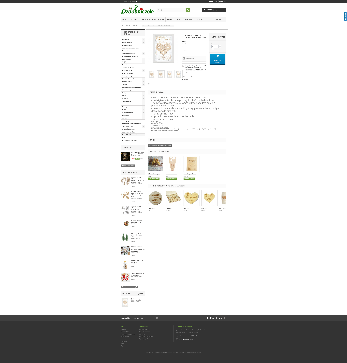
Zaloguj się (222, 1)
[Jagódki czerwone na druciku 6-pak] (125, 277)
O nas (179, 19)
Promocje (126, 147)
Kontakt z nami (213, 1)
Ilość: (213, 43)
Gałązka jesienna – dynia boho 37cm (137, 221)
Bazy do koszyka (127, 42)
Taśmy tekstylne (126, 101)
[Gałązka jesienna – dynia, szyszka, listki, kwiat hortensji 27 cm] (125, 224)
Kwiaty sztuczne (126, 59)
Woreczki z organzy (127, 90)
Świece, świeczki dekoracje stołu (131, 87)
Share (185, 50)
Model (183, 41)
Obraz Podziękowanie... (136, 299)
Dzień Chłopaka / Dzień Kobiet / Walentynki (131, 49)
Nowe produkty (129, 172)
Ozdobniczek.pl (150, 352)
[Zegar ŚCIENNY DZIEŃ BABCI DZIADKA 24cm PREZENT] (152, 74)
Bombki (170, 19)
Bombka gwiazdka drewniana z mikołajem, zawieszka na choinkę (137, 248)
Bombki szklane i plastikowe (130, 56)
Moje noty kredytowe (144, 331)
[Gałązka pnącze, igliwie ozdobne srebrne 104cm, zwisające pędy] (125, 195)
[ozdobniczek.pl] (137, 9)
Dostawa (188, 19)
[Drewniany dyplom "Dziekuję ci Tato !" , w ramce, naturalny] (192, 164)
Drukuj (186, 79)
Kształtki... (169, 208)
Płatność (199, 19)
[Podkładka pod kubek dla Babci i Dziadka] (156, 198)
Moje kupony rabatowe (145, 338)
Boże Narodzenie (127, 70)
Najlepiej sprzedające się (128, 334)
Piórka (124, 109)
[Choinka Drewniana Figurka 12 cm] (125, 237)
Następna (149, 83)
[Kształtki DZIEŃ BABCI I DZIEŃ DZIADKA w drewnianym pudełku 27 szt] (174, 198)
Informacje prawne (126, 338)
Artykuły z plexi (126, 121)
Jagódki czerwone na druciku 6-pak (137, 274)
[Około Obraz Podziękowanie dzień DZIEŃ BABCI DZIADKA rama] (125, 302)
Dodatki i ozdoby (127, 81)
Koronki (124, 64)
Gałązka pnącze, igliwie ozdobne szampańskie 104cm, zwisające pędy (137, 179)
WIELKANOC (125, 39)
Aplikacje (125, 98)
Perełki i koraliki (126, 104)
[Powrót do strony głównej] (122, 26)
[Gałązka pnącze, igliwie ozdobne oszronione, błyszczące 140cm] (125, 210)
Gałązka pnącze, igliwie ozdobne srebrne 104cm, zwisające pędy (136, 208)
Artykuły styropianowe (128, 53)
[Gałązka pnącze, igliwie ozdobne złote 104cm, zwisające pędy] (125, 181)
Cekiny (124, 93)
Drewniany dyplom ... (190, 174)
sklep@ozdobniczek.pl (189, 339)
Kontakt (218, 19)
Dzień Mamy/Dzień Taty (128, 132)
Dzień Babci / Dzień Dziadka (133, 26)
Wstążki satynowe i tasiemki (153, 19)
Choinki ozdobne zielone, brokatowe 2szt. (136, 235)
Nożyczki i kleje (126, 118)
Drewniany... (223, 208)
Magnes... (186, 208)
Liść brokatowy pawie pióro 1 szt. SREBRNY (138, 153)
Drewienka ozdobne (127, 73)
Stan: (183, 44)
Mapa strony (124, 346)
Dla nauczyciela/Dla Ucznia (129, 140)
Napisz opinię (190, 58)
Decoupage (125, 115)
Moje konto (143, 326)
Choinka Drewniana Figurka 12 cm (137, 261)
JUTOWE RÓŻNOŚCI (128, 67)
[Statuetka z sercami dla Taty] (174, 164)
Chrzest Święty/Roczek (128, 129)
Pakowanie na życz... (154, 174)
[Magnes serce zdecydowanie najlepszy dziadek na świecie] (192, 198)
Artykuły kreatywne (127, 112)
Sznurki (124, 84)
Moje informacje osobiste (146, 336)
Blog (209, 19)
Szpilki (124, 95)
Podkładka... (151, 208)
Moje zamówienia (143, 329)
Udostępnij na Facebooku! (190, 77)
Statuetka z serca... (171, 174)
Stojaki (124, 62)
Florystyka (125, 107)
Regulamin (124, 341)
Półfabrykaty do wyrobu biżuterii (131, 123)
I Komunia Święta (127, 45)
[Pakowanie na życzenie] (156, 164)
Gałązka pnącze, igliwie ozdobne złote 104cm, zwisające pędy (137, 194)
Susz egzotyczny (127, 76)
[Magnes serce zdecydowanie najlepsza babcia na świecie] (209, 198)
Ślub (123, 137)
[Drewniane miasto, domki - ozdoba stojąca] (125, 264)
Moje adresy (142, 334)
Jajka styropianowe (130, 19)
